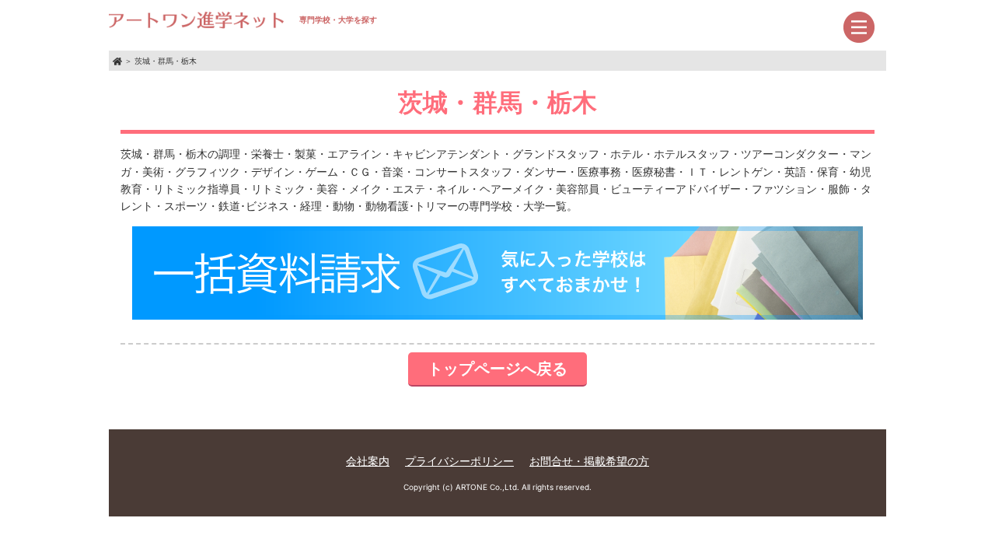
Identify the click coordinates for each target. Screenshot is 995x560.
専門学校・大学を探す (338, 19)
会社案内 (367, 460)
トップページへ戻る (497, 368)
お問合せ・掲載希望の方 (589, 460)
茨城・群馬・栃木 (165, 60)
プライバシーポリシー (459, 460)
